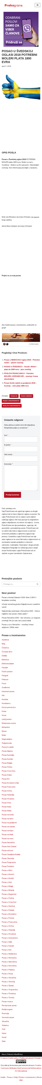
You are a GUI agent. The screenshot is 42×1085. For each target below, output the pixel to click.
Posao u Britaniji (8, 890)
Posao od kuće (7, 850)
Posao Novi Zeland (9, 846)
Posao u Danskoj (8, 906)
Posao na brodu (8, 815)
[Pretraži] (37, 584)
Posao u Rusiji (7, 974)
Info (3, 695)
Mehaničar (6, 727)
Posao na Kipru (7, 831)
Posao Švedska (8, 866)
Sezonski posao (8, 1017)
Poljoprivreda (7, 743)
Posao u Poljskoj (8, 970)
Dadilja (4, 656)
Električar (5, 660)
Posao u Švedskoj (9, 994)
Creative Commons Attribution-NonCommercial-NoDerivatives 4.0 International (21, 1068)
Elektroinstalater (8, 664)
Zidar (4, 1041)
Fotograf (5, 675)
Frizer (4, 683)
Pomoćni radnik (8, 747)
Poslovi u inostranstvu (27, 1077)
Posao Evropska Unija (10, 783)
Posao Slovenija (8, 858)
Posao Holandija (8, 795)
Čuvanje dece (7, 652)
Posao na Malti (7, 834)
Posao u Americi (8, 874)
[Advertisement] (21, 129)
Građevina (6, 687)
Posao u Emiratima (9, 914)
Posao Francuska (8, 787)
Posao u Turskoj (8, 997)
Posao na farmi (7, 819)
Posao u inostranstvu (10, 938)
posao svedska (26, 396)
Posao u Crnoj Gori (9, 902)
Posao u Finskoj (8, 918)
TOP (3, 1029)
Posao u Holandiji (8, 930)
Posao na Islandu (8, 827)
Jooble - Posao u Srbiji (8, 1077)
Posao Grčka (7, 791)
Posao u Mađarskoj (9, 954)
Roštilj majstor (7, 1009)
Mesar (4, 731)
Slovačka (5, 1021)
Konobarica (6, 703)
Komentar (8, 464)
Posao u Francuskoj (9, 922)
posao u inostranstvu (11, 400)
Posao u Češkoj (8, 898)
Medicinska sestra (9, 723)
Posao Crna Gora (8, 771)
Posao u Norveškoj (9, 966)
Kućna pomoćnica (9, 707)
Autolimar (5, 640)
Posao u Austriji (8, 878)
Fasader (5, 668)
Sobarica (5, 1025)
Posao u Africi (7, 870)
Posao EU (6, 779)
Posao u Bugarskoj (9, 894)
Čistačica (5, 648)
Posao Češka (7, 767)
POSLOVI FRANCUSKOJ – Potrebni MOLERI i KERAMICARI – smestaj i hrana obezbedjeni (21, 376)
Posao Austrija (7, 759)
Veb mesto (8, 454)
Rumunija (5, 1013)
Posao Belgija (7, 763)
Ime (6, 435)
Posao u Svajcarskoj (10, 990)
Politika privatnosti (26, 1058)
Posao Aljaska (7, 751)
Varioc (4, 1033)
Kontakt (38, 1058)
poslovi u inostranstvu (11, 405)
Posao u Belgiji (7, 886)
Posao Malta (6, 811)
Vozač (4, 1037)
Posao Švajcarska (9, 862)
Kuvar (4, 715)
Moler (4, 735)
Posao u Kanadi (8, 946)
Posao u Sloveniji (8, 982)
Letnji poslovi (7, 719)
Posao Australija (8, 755)
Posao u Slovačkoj (9, 978)
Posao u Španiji (8, 986)
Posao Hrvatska (8, 799)
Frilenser (5, 679)
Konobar (5, 699)
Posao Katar (6, 807)
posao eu (14, 396)
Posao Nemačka (8, 842)
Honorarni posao (8, 691)
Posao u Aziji (7, 882)
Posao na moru (7, 838)
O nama (3, 1058)
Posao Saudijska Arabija (11, 854)
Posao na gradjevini (9, 823)
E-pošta (7, 445)
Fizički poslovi (7, 672)
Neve (4, 1054)
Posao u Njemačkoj (9, 962)
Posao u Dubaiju (8, 910)
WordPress (18, 1054)
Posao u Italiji (7, 942)
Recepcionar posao (9, 1005)
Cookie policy (13, 1058)
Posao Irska (6, 803)
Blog (3, 644)
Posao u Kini (6, 950)
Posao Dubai (7, 775)
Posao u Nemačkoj (9, 958)
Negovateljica (7, 739)
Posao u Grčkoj (8, 926)
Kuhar (4, 711)
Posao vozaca (7, 1001)
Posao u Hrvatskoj (9, 934)
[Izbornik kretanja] (37, 5)
